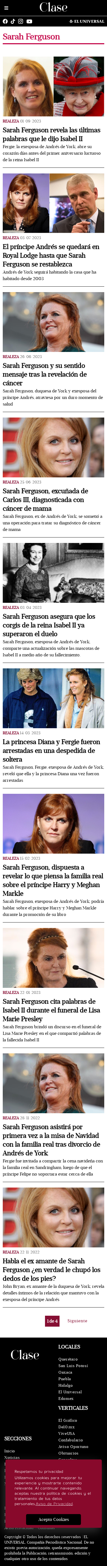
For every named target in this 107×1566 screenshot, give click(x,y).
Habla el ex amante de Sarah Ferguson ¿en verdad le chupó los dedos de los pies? (51, 1270)
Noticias (12, 1457)
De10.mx (66, 1427)
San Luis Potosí (73, 1366)
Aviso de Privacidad (54, 1504)
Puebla (64, 1379)
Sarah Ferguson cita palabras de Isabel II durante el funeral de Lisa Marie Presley (51, 1010)
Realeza (11, 121)
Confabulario (70, 1440)
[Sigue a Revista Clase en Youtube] (31, 21)
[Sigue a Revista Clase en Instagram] (22, 21)
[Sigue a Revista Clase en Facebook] (6, 21)
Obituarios (68, 1453)
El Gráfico (67, 1420)
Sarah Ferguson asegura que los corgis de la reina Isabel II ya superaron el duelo (49, 625)
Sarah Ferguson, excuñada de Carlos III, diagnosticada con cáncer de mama (45, 500)
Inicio (9, 1451)
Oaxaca (65, 1372)
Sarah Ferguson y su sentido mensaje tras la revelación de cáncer (45, 374)
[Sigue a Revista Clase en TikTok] (14, 21)
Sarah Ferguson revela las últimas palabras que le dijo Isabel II (51, 134)
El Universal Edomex (70, 1395)
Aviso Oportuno (73, 1446)
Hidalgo (65, 1385)
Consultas (46, 1528)
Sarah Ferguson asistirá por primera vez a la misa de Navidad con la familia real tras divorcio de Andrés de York (51, 1140)
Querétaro (68, 1359)
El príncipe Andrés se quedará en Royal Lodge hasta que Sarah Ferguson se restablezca (51, 255)
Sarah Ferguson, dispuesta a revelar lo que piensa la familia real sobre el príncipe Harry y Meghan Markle (53, 880)
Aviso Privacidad (18, 1528)
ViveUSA (66, 1433)
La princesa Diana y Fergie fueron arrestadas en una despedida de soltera (51, 750)
